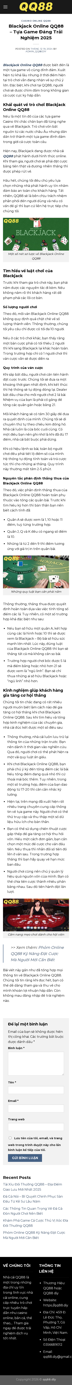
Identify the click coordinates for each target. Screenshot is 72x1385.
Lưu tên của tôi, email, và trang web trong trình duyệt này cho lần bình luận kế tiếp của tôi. (35, 1144)
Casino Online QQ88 (36, 20)
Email (13, 1101)
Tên (12, 1082)
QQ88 (8, 156)
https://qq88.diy (55, 1305)
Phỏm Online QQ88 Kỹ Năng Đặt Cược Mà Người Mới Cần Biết (37, 953)
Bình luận (16, 1048)
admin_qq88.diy (36, 51)
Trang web (16, 1119)
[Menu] (5, 7)
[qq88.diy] (36, 7)
